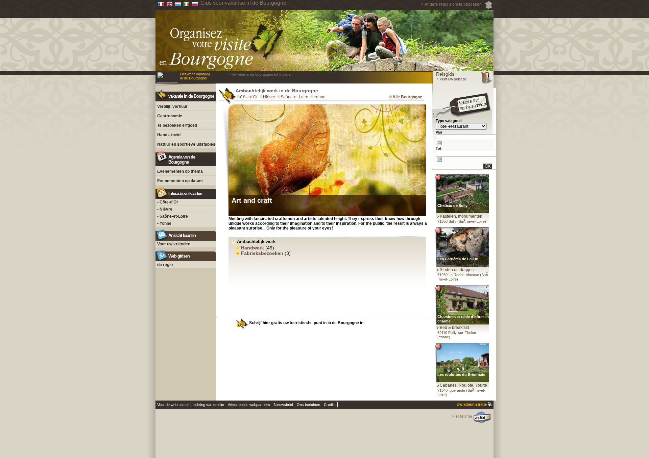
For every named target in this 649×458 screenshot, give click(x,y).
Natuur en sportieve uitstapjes (186, 144)
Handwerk (252, 247)
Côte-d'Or (249, 97)
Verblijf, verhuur (172, 106)
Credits (330, 405)
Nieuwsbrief (283, 405)
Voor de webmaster (173, 405)
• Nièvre (164, 209)
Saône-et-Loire (294, 97)
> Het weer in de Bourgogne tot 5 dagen (259, 74)
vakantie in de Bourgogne (191, 96)
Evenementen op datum (180, 180)
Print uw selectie (452, 79)
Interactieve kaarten (185, 193)
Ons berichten (308, 405)
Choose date (439, 143)
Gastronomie (169, 116)
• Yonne (164, 223)
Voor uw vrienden (173, 244)
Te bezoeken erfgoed (177, 125)
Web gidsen (179, 256)
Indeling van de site (208, 405)
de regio (165, 264)
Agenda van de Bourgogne (181, 159)
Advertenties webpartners (249, 405)
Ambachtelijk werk (256, 241)
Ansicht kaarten (182, 235)
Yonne (320, 97)
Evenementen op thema (180, 171)
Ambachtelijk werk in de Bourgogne (277, 90)
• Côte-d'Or (167, 202)
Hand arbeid (169, 134)
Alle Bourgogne (407, 97)
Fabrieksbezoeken (262, 253)
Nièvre (269, 97)
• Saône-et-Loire (172, 216)
